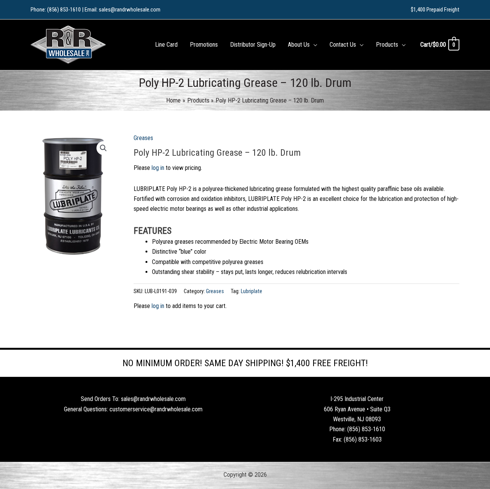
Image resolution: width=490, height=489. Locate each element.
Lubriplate (251, 291)
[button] (313, 44)
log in (158, 167)
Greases (143, 138)
